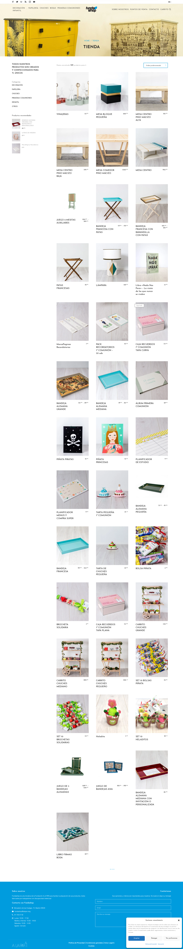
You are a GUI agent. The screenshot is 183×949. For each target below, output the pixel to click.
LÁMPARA (101, 285)
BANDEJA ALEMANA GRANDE (62, 406)
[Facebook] (13, 2)
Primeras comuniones (22, 98)
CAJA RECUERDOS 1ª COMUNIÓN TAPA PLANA (105, 628)
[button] (179, 920)
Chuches (16, 94)
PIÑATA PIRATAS (65, 459)
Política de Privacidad (151, 944)
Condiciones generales (94, 943)
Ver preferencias (171, 938)
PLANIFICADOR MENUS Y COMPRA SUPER (65, 515)
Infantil (15, 102)
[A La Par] (19, 944)
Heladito (100, 737)
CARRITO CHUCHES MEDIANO (62, 684)
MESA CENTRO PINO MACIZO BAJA (64, 173)
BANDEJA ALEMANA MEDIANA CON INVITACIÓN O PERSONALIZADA (145, 799)
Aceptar (136, 938)
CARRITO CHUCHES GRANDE (141, 628)
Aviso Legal (161, 944)
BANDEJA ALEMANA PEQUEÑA (141, 509)
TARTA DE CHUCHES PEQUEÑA (101, 572)
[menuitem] (20, 8)
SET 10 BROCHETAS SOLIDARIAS (63, 740)
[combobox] (156, 65)
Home (87, 40)
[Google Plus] (21, 2)
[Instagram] (30, 2)
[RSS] (26, 2)
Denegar (154, 938)
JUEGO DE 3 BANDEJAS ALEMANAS (63, 789)
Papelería (16, 89)
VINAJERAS (62, 114)
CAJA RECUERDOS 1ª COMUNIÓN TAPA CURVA (145, 347)
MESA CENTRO (144, 170)
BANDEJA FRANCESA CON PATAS (104, 229)
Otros (15, 106)
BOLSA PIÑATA (143, 569)
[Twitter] (17, 2)
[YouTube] (34, 2)
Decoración (17, 85)
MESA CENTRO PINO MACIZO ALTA (144, 117)
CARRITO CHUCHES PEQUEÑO (101, 684)
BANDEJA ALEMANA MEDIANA (101, 406)
